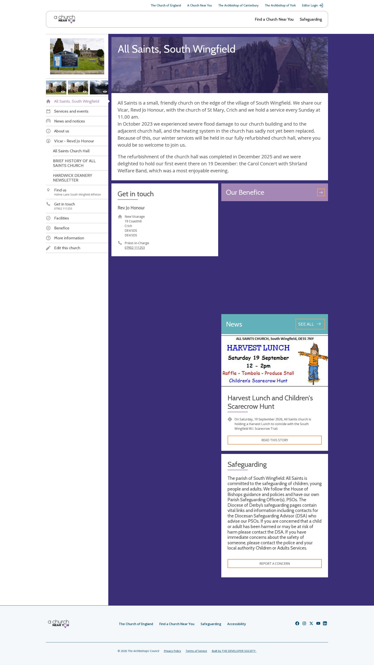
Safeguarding (311, 19)
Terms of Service (196, 651)
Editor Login (310, 5)
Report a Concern (274, 563)
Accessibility (236, 624)
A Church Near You (199, 5)
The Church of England (166, 5)
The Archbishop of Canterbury (238, 5)
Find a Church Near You (274, 19)
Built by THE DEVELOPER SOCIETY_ (234, 651)
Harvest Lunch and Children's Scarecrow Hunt (270, 402)
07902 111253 (135, 248)
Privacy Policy (172, 651)
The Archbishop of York (280, 5)
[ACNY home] (64, 19)
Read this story (274, 440)
